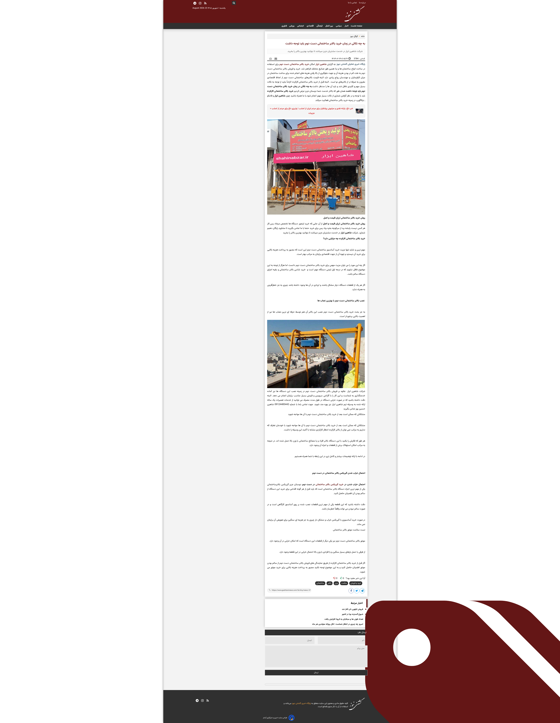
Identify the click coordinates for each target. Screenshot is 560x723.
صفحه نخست (356, 26)
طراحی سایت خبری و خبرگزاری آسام (275, 717)
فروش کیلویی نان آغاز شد (352, 609)
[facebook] (351, 591)
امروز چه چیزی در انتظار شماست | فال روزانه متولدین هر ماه (337, 624)
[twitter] (357, 591)
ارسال (316, 672)
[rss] (205, 3)
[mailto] (275, 58)
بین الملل (329, 26)
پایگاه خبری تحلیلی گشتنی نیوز (350, 64)
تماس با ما (352, 2)
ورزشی (292, 26)
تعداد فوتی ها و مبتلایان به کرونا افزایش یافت (343, 619)
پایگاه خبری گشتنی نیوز (301, 703)
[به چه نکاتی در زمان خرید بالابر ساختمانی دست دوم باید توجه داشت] (362, 591)
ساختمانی (320, 583)
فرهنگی (319, 26)
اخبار (346, 26)
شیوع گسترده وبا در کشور (352, 614)
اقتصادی (310, 26)
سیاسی (339, 26)
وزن (336, 583)
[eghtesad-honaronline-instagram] (202, 701)
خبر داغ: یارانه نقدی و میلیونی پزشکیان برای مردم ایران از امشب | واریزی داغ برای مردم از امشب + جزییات (311, 111)
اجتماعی (300, 26)
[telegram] (197, 701)
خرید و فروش (355, 583)
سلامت (344, 583)
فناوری (284, 26)
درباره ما (362, 2)
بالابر (329, 583)
